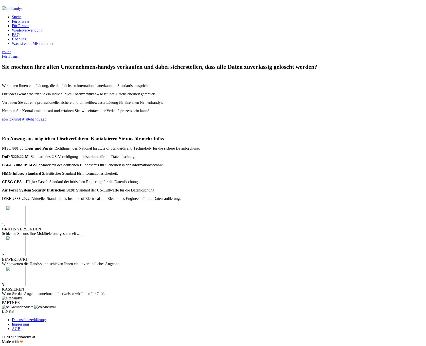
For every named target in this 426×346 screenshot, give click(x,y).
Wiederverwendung (27, 30)
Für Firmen (20, 26)
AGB (16, 329)
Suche (16, 17)
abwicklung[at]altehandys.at (24, 119)
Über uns (19, 39)
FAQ (16, 35)
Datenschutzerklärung (29, 320)
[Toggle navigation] (4, 5)
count (6, 52)
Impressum (20, 324)
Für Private (20, 21)
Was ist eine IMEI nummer (32, 43)
